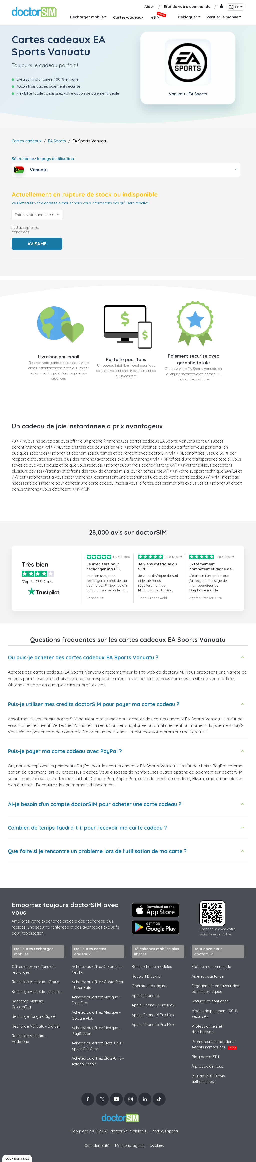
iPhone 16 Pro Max (153, 1014)
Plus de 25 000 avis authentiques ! (208, 1079)
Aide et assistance (208, 976)
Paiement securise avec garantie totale (193, 359)
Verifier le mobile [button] (222, 17)
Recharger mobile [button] (87, 17)
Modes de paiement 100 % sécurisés (215, 1013)
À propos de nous (207, 1066)
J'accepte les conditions (25, 229)
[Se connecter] (221, 6)
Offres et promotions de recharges (33, 969)
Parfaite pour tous (126, 359)
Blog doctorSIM (205, 1056)
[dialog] (17, 1158)
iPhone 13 (145, 995)
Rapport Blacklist (147, 976)
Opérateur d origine (149, 985)
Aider (149, 6)
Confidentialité (97, 1145)
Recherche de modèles (152, 966)
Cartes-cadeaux (27, 140)
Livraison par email (58, 357)
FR (237, 7)
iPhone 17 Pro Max (153, 1005)
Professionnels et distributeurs (207, 1029)
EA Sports (57, 140)
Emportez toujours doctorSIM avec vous (65, 908)
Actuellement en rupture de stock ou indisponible (85, 194)
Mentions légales (130, 1145)
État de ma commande (211, 966)
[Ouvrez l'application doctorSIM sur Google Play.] (155, 927)
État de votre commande (187, 6)
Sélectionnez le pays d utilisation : (44, 158)
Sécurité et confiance (210, 1001)
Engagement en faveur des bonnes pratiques (215, 988)
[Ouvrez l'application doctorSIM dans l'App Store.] (155, 910)
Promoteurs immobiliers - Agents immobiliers (214, 1044)
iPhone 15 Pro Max (153, 1024)
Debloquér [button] (188, 17)
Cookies (157, 1145)
